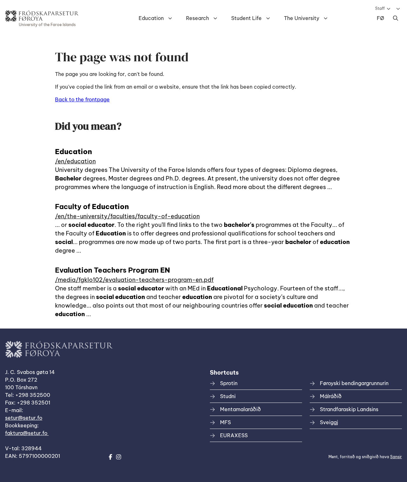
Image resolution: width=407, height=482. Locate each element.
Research (197, 18)
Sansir (396, 456)
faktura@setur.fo (27, 433)
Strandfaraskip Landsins (349, 409)
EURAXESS (234, 435)
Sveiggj (329, 422)
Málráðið (330, 396)
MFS (225, 422)
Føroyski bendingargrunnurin (354, 383)
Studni (228, 396)
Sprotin (229, 383)
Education (151, 18)
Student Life (246, 18)
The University (301, 18)
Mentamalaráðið (240, 409)
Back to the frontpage (82, 99)
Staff (380, 8)
